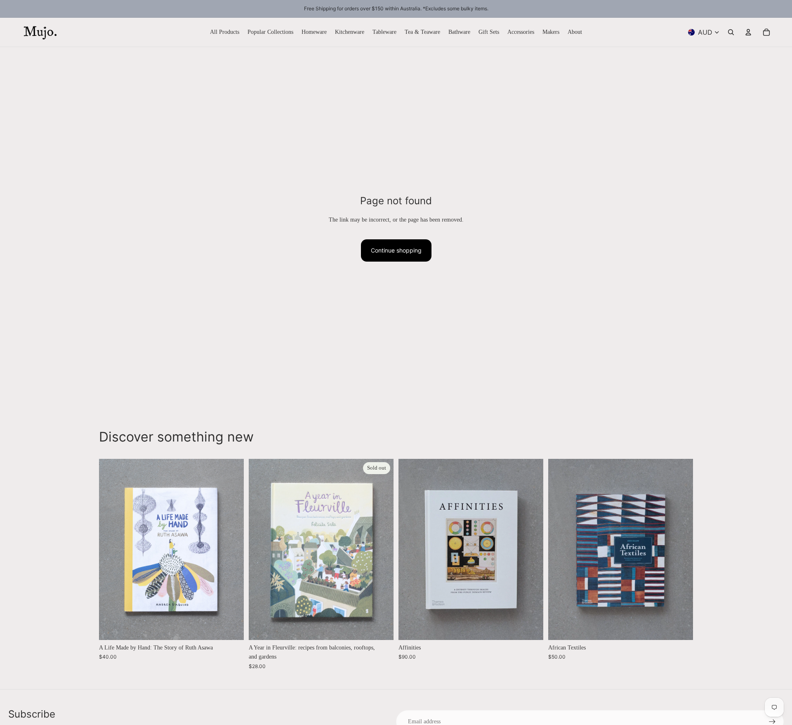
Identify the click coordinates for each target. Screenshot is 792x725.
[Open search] (731, 32)
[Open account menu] (748, 32)
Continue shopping (396, 250)
